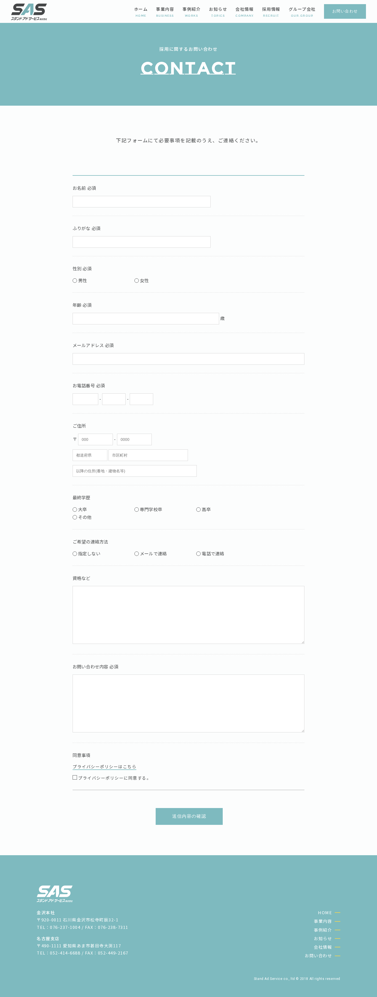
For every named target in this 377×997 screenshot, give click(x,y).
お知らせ (218, 11)
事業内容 (165, 11)
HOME (325, 912)
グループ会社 (302, 11)
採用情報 (271, 11)
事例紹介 (191, 11)
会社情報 (244, 11)
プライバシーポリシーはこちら (104, 766)
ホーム (141, 11)
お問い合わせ (318, 955)
